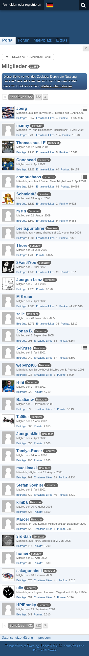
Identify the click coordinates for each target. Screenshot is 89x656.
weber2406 (26, 365)
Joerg (21, 108)
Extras (61, 40)
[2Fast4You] (8, 266)
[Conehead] (8, 164)
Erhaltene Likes (45, 118)
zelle (20, 314)
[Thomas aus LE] (8, 147)
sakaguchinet (29, 571)
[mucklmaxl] (8, 472)
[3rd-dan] (8, 540)
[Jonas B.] (8, 335)
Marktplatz (43, 40)
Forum (23, 40)
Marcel (22, 519)
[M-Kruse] (8, 300)
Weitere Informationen (56, 86)
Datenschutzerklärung (17, 637)
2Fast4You (26, 262)
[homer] (8, 557)
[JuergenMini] (8, 437)
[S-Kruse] (8, 352)
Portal (7, 40)
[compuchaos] (8, 181)
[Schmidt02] (8, 198)
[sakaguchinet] (8, 574)
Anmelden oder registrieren (22, 4)
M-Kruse (24, 297)
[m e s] (8, 215)
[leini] (8, 386)
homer (22, 553)
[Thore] (8, 249)
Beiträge (21, 118)
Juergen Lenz (29, 280)
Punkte (63, 118)
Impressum (43, 637)
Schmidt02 (26, 194)
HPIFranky (26, 605)
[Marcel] (8, 523)
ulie (19, 588)
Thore (21, 245)
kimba (22, 502)
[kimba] (8, 506)
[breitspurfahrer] (8, 232)
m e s (21, 211)
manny (22, 125)
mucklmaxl (26, 468)
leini (20, 382)
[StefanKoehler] (8, 489)
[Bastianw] (8, 403)
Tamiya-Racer (29, 451)
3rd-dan (23, 536)
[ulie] (8, 592)
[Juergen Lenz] (8, 283)
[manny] (8, 129)
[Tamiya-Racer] (8, 454)
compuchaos (28, 177)
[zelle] (8, 318)
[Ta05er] (8, 420)
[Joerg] (8, 112)
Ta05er (22, 417)
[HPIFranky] (8, 609)
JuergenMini (28, 434)
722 (38, 97)
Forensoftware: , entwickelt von (44, 648)
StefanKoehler (29, 485)
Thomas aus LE (31, 143)
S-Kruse (24, 348)
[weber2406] (8, 369)
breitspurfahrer (30, 228)
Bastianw (25, 400)
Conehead (26, 160)
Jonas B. (24, 331)
